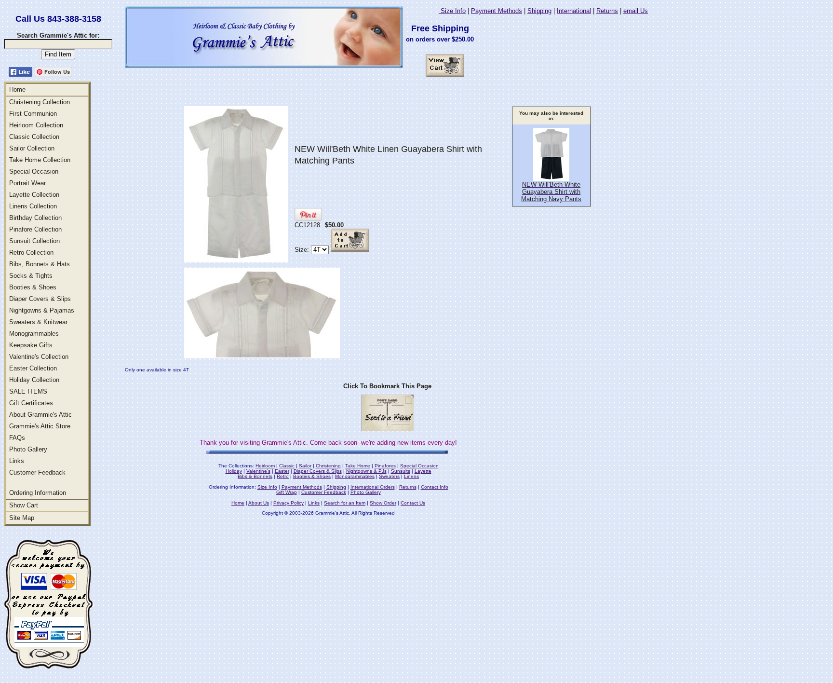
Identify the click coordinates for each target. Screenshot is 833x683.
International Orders (372, 487)
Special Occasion (33, 171)
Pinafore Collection (35, 229)
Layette (423, 471)
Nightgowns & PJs (366, 471)
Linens (411, 476)
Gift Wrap (286, 492)
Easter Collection (33, 368)
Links (16, 460)
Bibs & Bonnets (255, 476)
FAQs (17, 437)
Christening (328, 465)
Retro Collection (31, 252)
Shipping (539, 10)
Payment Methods (496, 10)
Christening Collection (39, 102)
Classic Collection (34, 136)
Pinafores (385, 465)
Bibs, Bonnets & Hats (39, 264)
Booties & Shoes (32, 287)
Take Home (357, 465)
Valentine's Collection (38, 356)
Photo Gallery (28, 449)
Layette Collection (34, 194)
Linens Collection (33, 206)
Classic (287, 465)
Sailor (305, 465)
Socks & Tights (31, 275)
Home (17, 89)
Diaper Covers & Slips (40, 298)
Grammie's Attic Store (39, 426)
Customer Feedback (37, 472)
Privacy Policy (288, 502)
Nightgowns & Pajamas (41, 310)
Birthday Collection (35, 217)
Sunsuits (400, 471)
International (574, 10)
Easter (282, 471)
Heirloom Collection (36, 125)
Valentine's (258, 471)
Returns (607, 10)
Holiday (234, 471)
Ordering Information (37, 492)
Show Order (383, 502)
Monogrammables (34, 333)
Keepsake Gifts (31, 345)
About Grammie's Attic (40, 414)
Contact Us (413, 502)
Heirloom (265, 465)
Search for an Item (344, 502)
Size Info (452, 10)
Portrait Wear (27, 183)
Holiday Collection (34, 379)
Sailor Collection (31, 148)
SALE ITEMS (28, 391)
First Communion (33, 113)
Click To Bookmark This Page (387, 386)
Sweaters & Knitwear (38, 322)
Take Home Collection (39, 160)
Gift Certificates (31, 403)
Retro (283, 476)
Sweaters (389, 476)
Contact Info (434, 487)
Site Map (21, 517)
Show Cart (23, 505)
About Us (258, 502)
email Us (635, 10)
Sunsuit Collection (34, 241)
